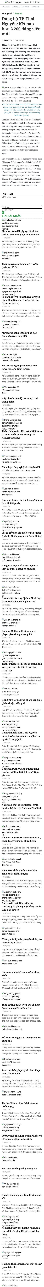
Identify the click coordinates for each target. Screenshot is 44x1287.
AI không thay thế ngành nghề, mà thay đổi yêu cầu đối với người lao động (21, 1231)
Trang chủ (7, 13)
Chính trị (35, 7)
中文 (33, 2)
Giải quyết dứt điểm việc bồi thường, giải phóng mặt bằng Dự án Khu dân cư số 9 (21, 906)
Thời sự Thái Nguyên (20, 7)
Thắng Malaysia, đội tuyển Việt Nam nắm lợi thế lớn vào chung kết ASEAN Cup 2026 (22, 434)
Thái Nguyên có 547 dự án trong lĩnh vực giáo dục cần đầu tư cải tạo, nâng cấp (22, 667)
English (26, 2)
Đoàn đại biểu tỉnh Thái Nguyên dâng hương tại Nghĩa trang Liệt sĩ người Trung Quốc (21, 736)
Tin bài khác (11, 216)
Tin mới (18, 13)
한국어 (39, 2)
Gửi (3, 212)
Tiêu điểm (5, 7)
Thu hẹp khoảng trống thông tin (19, 1168)
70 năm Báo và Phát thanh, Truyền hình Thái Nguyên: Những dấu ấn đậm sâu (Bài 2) (21, 300)
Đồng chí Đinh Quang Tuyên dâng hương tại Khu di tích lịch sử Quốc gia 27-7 (21, 772)
